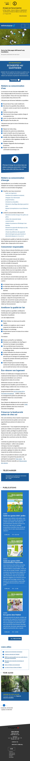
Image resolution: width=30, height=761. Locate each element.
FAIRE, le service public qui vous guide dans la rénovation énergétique (16, 657)
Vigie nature (19, 459)
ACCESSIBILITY (12, 754)
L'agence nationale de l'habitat (12, 654)
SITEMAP (11, 755)
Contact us (15, 741)
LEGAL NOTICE (12, 753)
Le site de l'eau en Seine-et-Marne (13, 667)
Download (7, 534)
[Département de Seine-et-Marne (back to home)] (8, 26)
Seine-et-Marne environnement (12, 664)
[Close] (28, 3)
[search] (23, 26)
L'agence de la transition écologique (13, 651)
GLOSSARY (11, 757)
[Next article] (28, 11)
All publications (15, 638)
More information (23, 15)
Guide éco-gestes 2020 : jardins (14, 516)
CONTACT (11, 751)
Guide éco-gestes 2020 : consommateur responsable (13, 561)
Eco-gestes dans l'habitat (12, 615)
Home (11, 749)
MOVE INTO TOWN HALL (17, 744)
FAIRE (26, 404)
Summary (13, 80)
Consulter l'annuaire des (12, 696)
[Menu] (27, 26)
